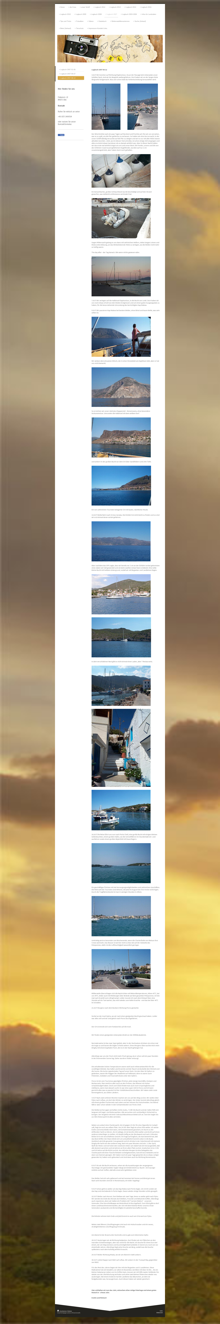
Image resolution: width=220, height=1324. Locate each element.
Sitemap (69, 1311)
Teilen (62, 135)
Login (161, 1310)
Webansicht (159, 1312)
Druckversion (63, 1311)
